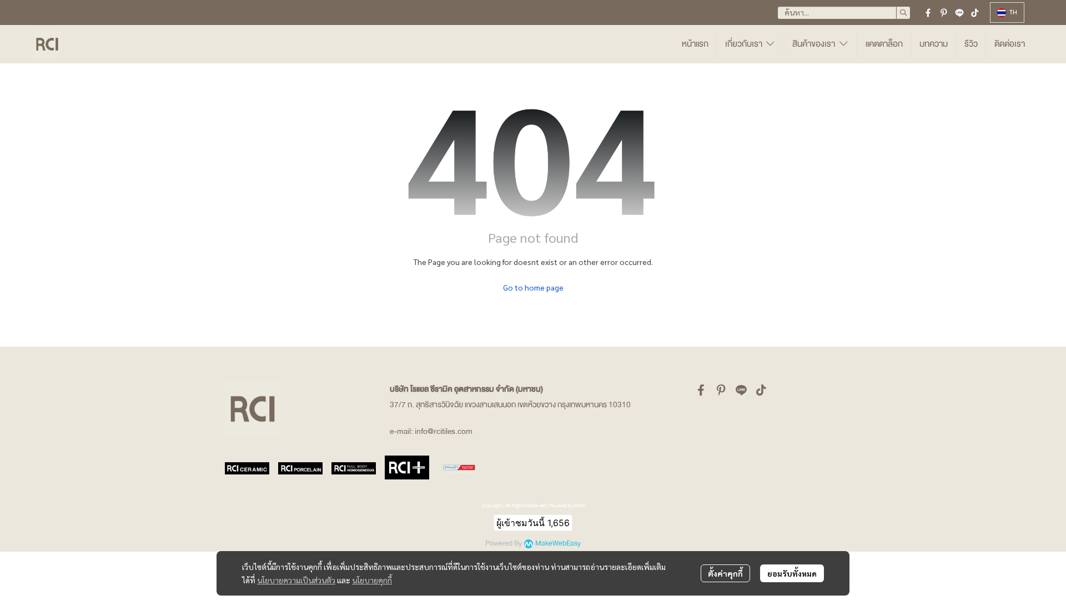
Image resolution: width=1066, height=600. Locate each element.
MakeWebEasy (558, 543)
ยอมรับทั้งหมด (792, 573)
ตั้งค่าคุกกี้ (725, 573)
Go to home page (533, 287)
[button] (844, 12)
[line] (959, 13)
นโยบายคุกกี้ (372, 580)
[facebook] (928, 13)
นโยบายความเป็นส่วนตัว (296, 580)
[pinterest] (944, 13)
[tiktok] (975, 13)
